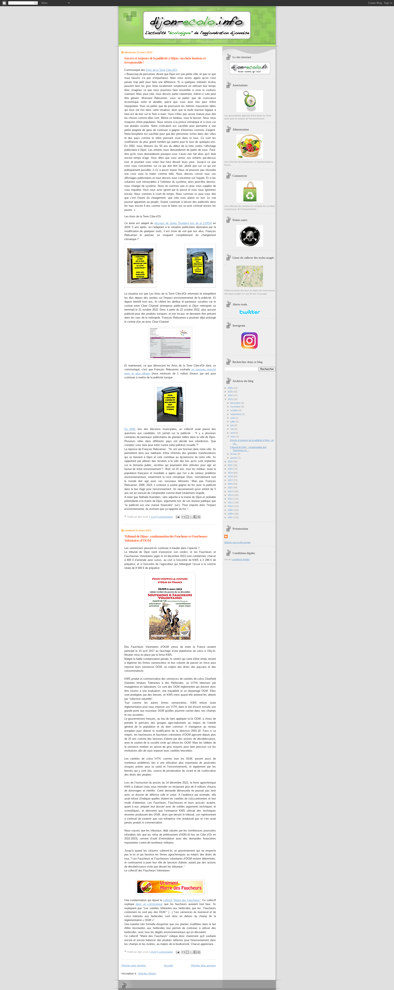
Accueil (168, 965)
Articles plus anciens (203, 965)
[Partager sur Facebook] (195, 517)
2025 (230, 391)
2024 (230, 395)
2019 (230, 473)
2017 (230, 480)
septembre (236, 414)
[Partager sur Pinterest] (199, 517)
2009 (230, 510)
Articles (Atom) (147, 973)
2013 (230, 495)
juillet (233, 421)
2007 (230, 517)
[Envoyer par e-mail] (183, 517)
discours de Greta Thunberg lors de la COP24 (183, 223)
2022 (230, 461)
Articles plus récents (133, 965)
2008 (230, 514)
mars (233, 436)
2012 (230, 499)
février (233, 454)
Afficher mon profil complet (237, 542)
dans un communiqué (149, 904)
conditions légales (241, 559)
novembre (235, 406)
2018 (230, 476)
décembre (235, 403)
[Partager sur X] (191, 517)
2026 (230, 388)
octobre (234, 410)
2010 (230, 506)
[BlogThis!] (187, 517)
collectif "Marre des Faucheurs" (182, 900)
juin (232, 425)
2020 (230, 469)
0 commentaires (165, 517)
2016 (230, 484)
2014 (230, 491)
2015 (230, 487)
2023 (230, 399)
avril (232, 433)
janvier (234, 458)
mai (232, 429)
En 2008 (129, 429)
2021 (230, 465)
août (232, 418)
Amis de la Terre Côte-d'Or (161, 69)
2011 (230, 502)
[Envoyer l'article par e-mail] (178, 517)
